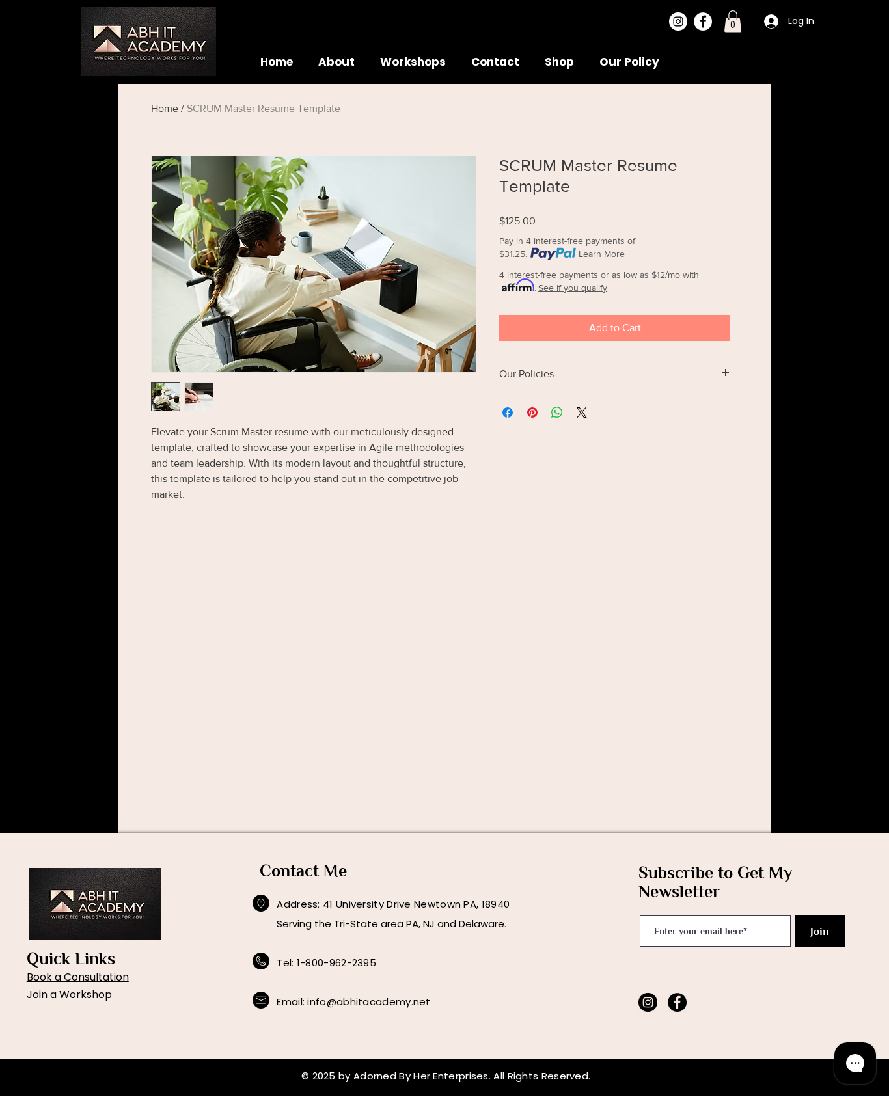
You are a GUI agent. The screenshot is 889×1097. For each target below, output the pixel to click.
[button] (733, 21)
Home (164, 108)
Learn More (602, 254)
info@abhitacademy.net (368, 1002)
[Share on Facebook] (507, 412)
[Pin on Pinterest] (532, 412)
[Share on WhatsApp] (557, 412)
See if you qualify (572, 287)
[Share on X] (582, 412)
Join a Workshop (69, 994)
